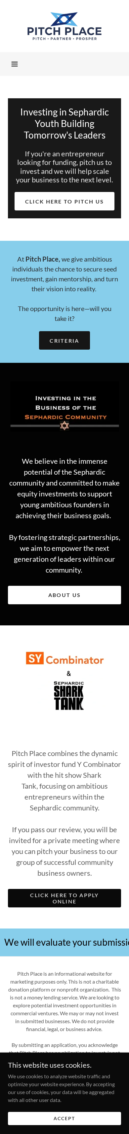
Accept (64, 1118)
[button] (14, 64)
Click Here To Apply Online (64, 898)
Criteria (64, 340)
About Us (64, 595)
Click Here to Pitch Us (64, 201)
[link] (64, 26)
